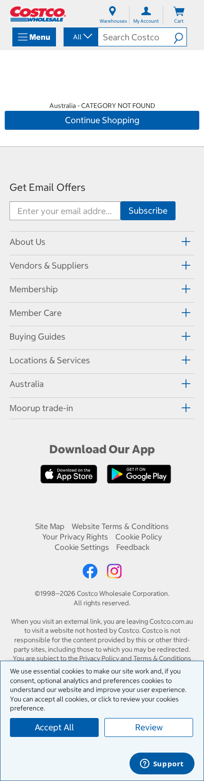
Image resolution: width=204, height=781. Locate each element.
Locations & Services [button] (49, 360)
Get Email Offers (47, 187)
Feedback (132, 547)
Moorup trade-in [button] (41, 408)
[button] (180, 37)
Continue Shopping (102, 120)
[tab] (102, 241)
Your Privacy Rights (75, 536)
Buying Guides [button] (37, 336)
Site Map (50, 526)
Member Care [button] (35, 312)
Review (149, 727)
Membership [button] (33, 289)
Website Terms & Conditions (120, 526)
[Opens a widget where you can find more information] (162, 764)
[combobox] (80, 37)
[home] (37, 14)
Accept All (54, 727)
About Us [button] (27, 241)
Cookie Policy (138, 536)
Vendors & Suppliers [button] (49, 265)
